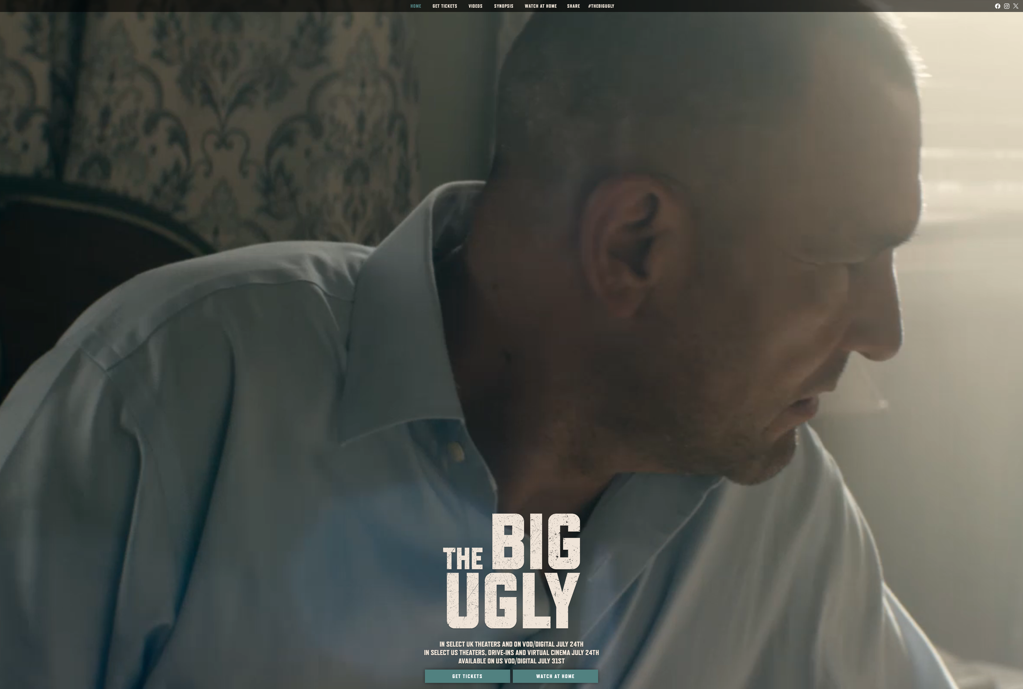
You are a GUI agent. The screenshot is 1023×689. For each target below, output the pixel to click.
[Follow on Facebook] (997, 6)
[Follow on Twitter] (1015, 6)
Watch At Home (555, 677)
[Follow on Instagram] (1006, 6)
